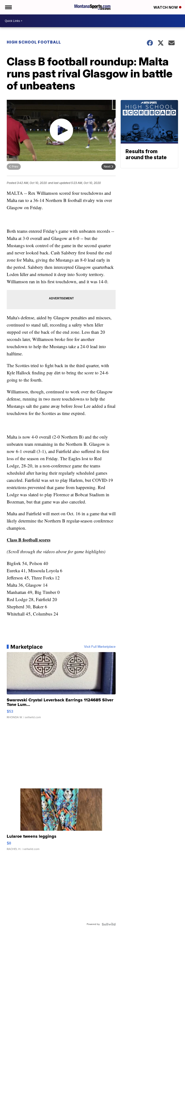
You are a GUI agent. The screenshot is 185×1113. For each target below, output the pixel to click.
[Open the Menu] (8, 7)
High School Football (34, 42)
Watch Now (166, 7)
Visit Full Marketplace (100, 646)
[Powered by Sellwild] (109, 924)
